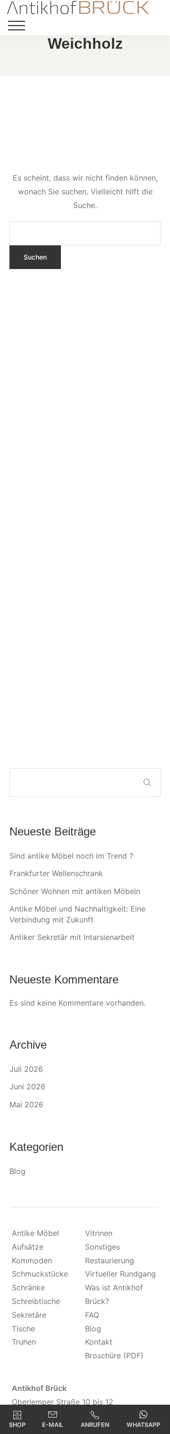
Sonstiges (102, 1246)
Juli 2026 (26, 1069)
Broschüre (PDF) (114, 1355)
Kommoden (32, 1260)
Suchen (147, 782)
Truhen (24, 1342)
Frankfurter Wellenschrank (56, 873)
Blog (17, 1171)
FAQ (92, 1315)
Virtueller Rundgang (120, 1273)
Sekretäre (29, 1315)
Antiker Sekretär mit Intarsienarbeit (72, 937)
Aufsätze (27, 1246)
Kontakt (98, 1342)
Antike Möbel (35, 1233)
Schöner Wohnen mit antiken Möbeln (74, 891)
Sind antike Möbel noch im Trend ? (71, 855)
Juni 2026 (27, 1086)
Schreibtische (36, 1301)
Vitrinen (98, 1233)
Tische (23, 1328)
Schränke (28, 1287)
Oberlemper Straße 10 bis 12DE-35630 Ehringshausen (62, 1401)
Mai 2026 (26, 1104)
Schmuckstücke (40, 1273)
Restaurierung (109, 1260)
